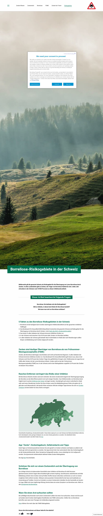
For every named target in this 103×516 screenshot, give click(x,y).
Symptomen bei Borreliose (29, 484)
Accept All (57, 84)
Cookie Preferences (97, 514)
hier (42, 437)
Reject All (68, 84)
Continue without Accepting (69, 53)
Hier (20, 503)
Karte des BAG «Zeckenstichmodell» (60, 331)
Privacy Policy (35, 80)
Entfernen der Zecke (38, 381)
